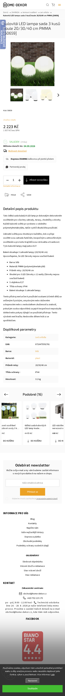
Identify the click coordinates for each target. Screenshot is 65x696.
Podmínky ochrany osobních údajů (33, 545)
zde (52, 674)
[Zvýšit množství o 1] (19, 180)
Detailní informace (11, 186)
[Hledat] (47, 4)
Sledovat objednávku (33, 561)
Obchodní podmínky (32, 541)
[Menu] (59, 5)
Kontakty (32, 523)
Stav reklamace (32, 575)
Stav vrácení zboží (32, 570)
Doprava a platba (33, 536)
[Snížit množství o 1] (7, 180)
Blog (32, 519)
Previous (6, 394)
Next (59, 394)
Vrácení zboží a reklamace (32, 566)
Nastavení (32, 681)
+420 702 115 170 (35, 598)
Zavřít (55, 203)
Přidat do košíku (39, 180)
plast (37, 358)
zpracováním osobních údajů (46, 499)
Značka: (9, 120)
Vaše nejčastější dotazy (32, 532)
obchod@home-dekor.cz (35, 593)
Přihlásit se (32, 492)
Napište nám (32, 528)
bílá (37, 351)
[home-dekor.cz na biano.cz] (32, 646)
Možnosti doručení (17, 151)
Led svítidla (40, 337)
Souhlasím (33, 688)
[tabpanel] (36, 423)
